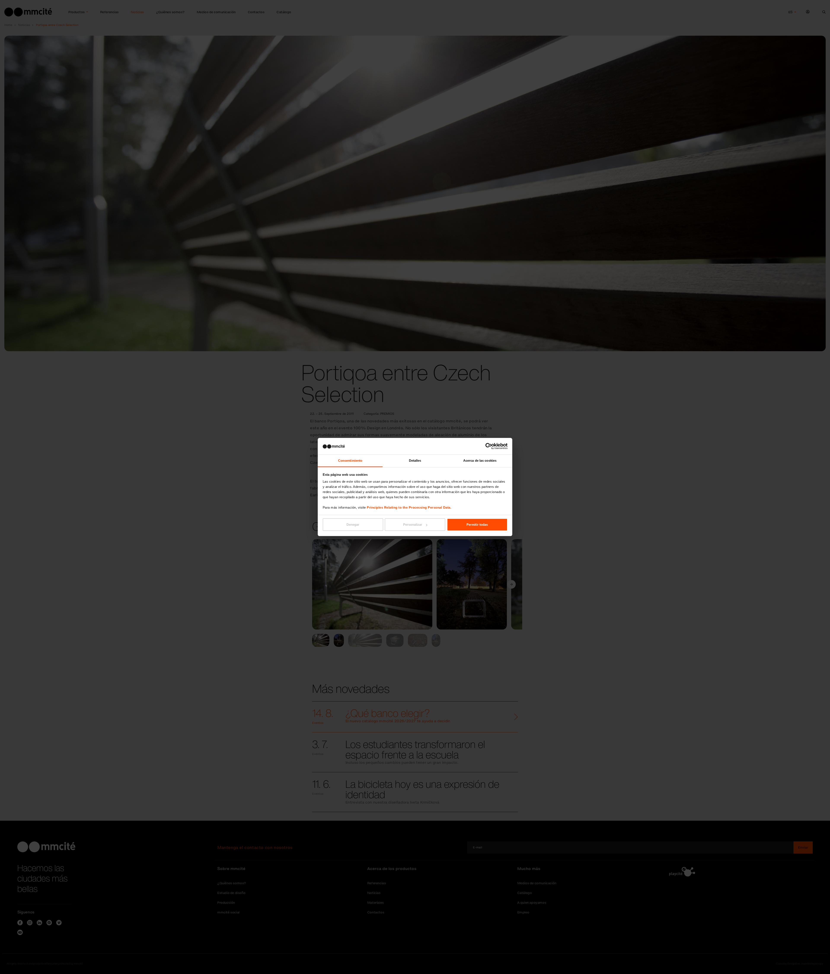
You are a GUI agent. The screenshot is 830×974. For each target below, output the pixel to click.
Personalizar (412, 524)
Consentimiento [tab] (350, 460)
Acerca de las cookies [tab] (479, 460)
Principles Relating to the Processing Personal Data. (409, 507)
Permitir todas (477, 524)
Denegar (352, 524)
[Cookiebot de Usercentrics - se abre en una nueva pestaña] (489, 446)
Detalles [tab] (415, 460)
